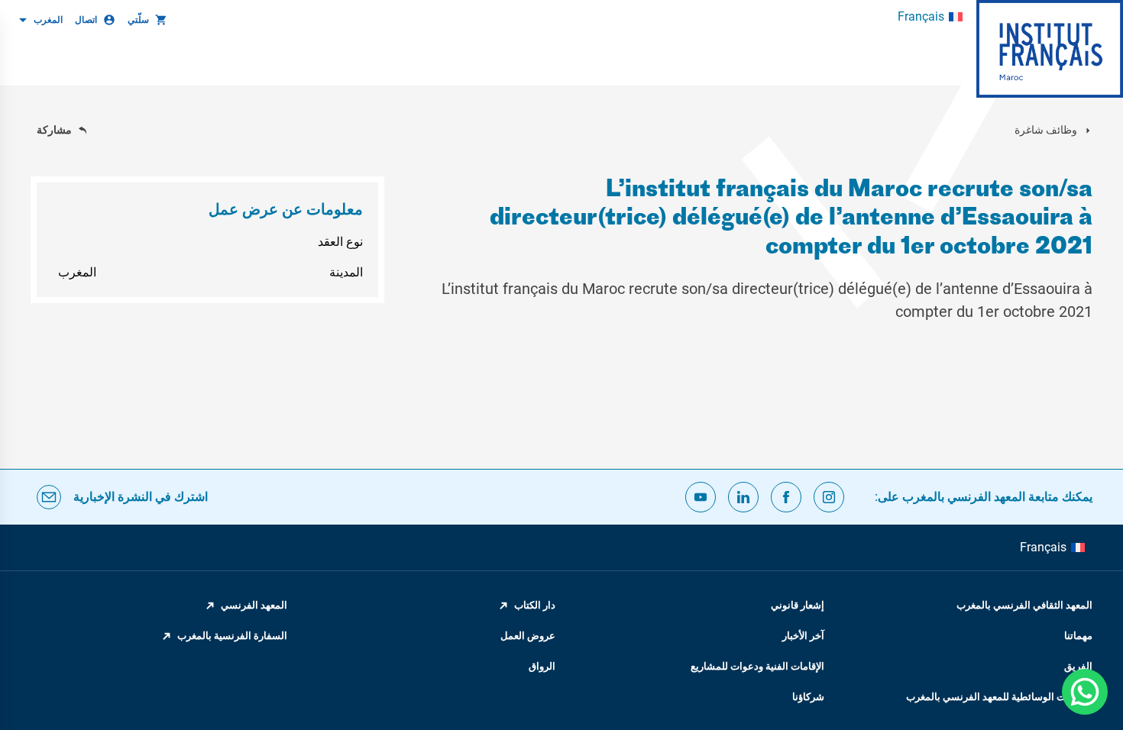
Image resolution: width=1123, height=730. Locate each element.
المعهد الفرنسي (254, 605)
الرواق (542, 666)
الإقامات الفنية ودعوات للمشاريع (757, 666)
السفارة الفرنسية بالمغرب (232, 635)
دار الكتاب (534, 605)
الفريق (1078, 666)
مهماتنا (1078, 635)
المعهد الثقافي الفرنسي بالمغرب (1024, 605)
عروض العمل (527, 635)
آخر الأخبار (803, 635)
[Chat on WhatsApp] (1085, 692)
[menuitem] (930, 16)
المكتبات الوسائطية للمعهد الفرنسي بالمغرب (999, 697)
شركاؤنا (808, 697)
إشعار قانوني (797, 605)
